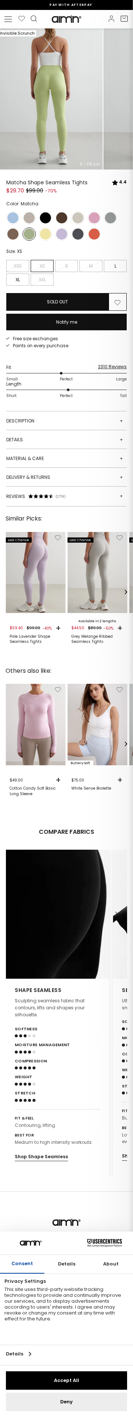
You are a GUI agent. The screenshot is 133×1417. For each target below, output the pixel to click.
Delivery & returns (64, 477)
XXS (18, 266)
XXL (42, 279)
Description (64, 421)
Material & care (64, 458)
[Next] (125, 592)
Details (64, 439)
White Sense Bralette (91, 788)
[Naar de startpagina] (66, 19)
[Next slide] (116, 914)
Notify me (66, 322)
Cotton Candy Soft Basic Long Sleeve (33, 791)
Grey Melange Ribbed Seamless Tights (92, 639)
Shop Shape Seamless (41, 1156)
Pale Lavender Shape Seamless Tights (30, 639)
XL (18, 279)
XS (42, 266)
